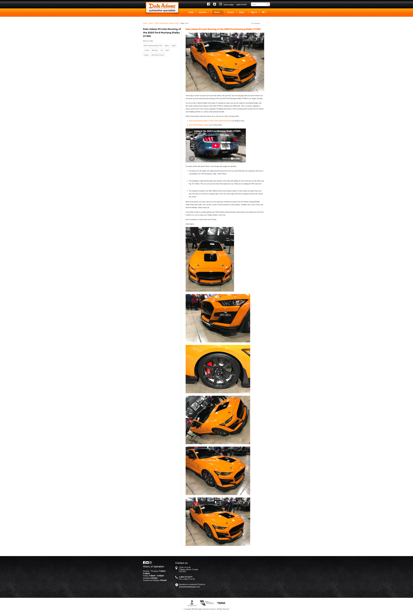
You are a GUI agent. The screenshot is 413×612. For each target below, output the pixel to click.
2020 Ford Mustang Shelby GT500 (153, 45)
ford (162, 50)
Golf (266, 17)
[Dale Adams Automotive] (162, 8)
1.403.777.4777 (241, 5)
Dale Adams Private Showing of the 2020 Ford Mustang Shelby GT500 (162, 33)
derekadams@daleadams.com (189, 586)
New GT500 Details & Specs (199, 125)
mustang (146, 55)
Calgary (174, 45)
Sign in (254, 12)
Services (203, 12)
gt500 (167, 50)
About (217, 12)
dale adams (155, 50)
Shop (242, 12)
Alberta (167, 45)
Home (191, 12)
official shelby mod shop (157, 55)
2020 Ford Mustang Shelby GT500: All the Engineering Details (210, 121)
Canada (147, 50)
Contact (230, 12)
